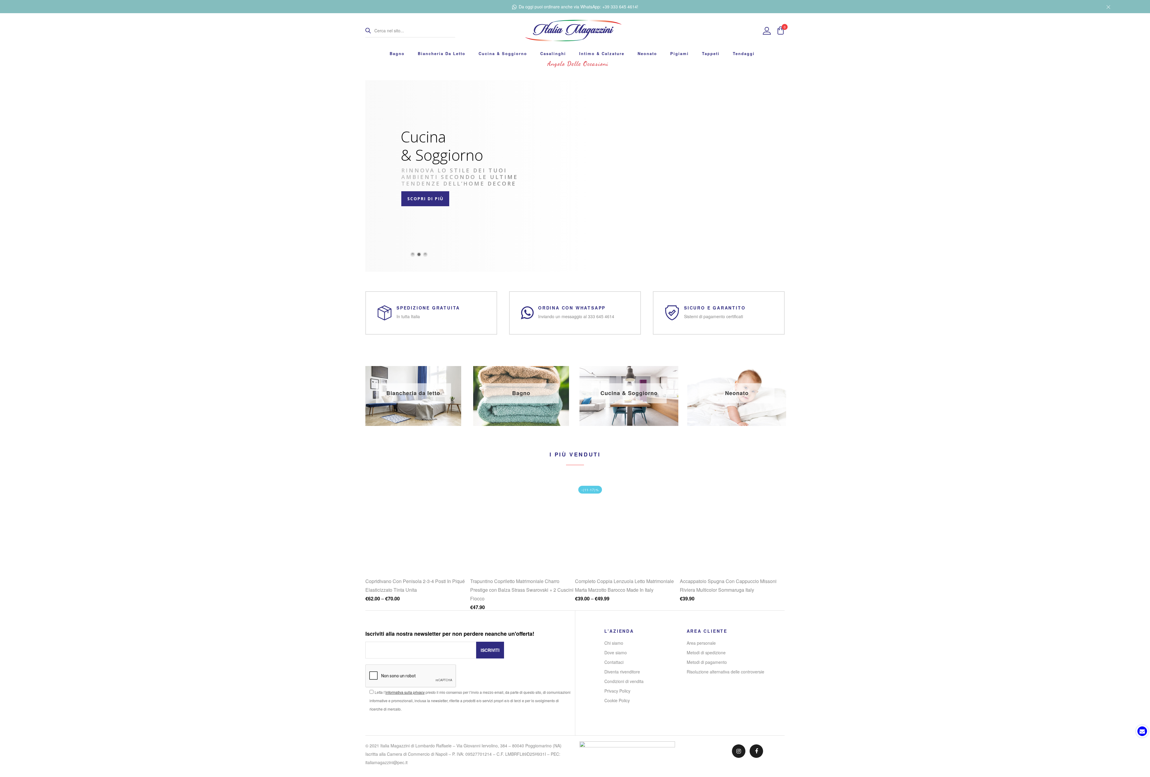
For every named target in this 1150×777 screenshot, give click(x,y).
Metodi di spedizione (706, 652)
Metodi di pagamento (707, 662)
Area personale (701, 643)
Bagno (397, 53)
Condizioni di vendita (624, 681)
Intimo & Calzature (601, 53)
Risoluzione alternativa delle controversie (725, 672)
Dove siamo (615, 652)
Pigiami (679, 53)
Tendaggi (744, 53)
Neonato (647, 53)
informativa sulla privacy (405, 692)
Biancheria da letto (441, 53)
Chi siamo (613, 643)
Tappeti (711, 53)
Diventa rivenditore (622, 672)
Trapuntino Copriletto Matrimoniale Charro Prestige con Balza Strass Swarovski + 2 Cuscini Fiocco (417, 590)
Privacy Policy (617, 691)
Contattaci (614, 662)
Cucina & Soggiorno (503, 53)
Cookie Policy (617, 700)
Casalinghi (553, 53)
